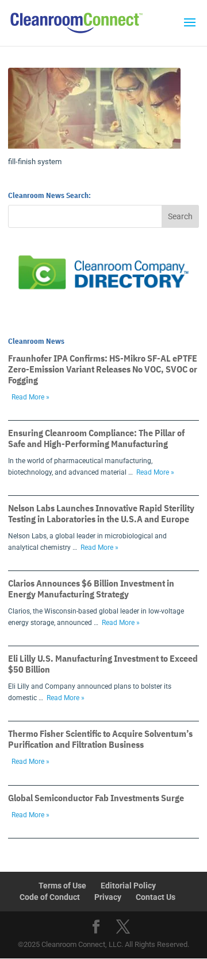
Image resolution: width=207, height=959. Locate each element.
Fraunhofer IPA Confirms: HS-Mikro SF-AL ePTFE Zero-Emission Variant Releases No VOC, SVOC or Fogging (102, 369)
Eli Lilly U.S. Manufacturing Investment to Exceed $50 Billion (103, 664)
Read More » (30, 397)
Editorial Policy (128, 885)
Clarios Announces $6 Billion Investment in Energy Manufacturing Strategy (91, 588)
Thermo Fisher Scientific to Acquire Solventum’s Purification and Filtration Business (100, 739)
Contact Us (155, 897)
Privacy (107, 897)
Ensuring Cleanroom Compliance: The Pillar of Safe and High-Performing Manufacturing (96, 438)
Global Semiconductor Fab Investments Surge (96, 797)
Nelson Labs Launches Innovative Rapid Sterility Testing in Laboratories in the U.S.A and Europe (101, 513)
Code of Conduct (50, 897)
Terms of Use (62, 885)
